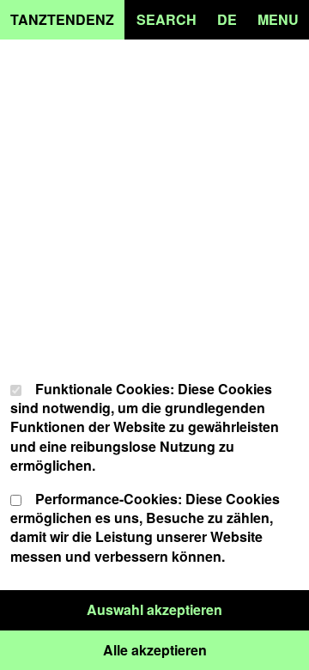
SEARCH (166, 19)
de (227, 19)
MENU (278, 19)
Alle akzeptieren (206, 649)
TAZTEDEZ (62, 19)
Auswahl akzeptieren (198, 609)
